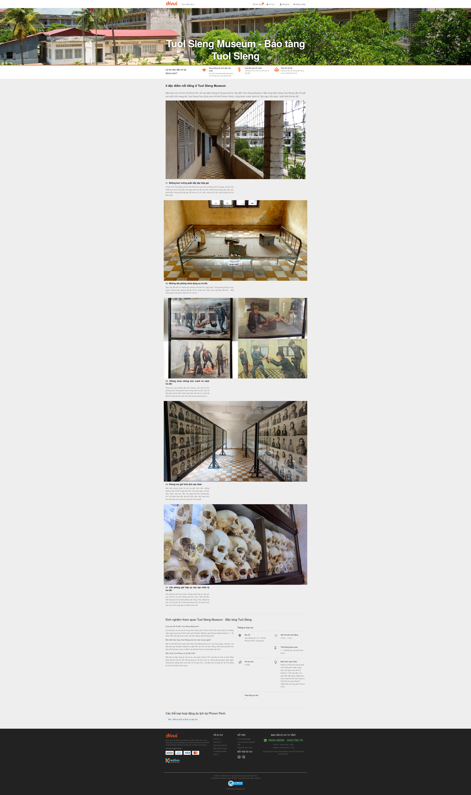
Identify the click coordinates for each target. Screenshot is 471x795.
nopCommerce (240, 789)
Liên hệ (215, 754)
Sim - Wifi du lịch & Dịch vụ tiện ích (183, 719)
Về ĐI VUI (216, 739)
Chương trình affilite (219, 751)
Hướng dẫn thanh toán (244, 747)
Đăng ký (285, 4)
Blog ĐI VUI (217, 742)
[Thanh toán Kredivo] (173, 761)
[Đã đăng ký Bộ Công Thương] (235, 783)
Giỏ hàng (259, 4)
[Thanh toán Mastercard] (179, 754)
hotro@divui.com (285, 751)
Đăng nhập (300, 4)
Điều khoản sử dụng (220, 748)
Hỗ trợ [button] (271, 4)
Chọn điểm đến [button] (187, 4)
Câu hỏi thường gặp (244, 739)
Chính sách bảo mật (220, 745)
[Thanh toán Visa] (170, 754)
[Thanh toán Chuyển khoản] (187, 754)
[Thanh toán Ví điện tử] (196, 754)
